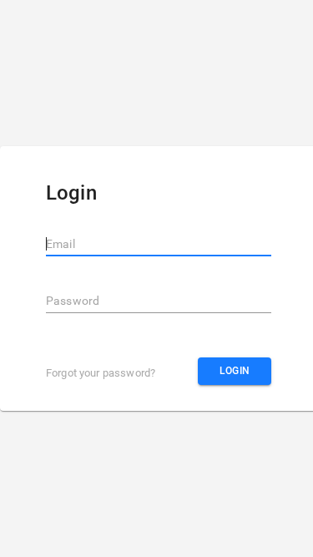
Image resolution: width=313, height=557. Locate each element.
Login (235, 371)
